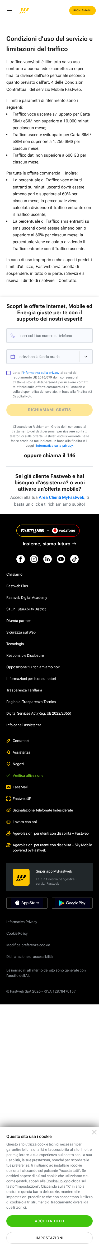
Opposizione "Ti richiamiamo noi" (33, 667)
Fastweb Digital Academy (26, 597)
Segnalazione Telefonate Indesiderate (43, 810)
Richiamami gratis (49, 409)
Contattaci (21, 741)
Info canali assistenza (23, 725)
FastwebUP (22, 798)
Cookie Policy (16, 933)
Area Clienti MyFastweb (61, 497)
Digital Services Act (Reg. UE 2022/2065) (38, 713)
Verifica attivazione (28, 775)
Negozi (18, 764)
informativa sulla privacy (41, 373)
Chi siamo (14, 574)
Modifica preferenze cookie (28, 945)
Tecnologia (15, 644)
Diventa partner (18, 621)
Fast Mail (20, 787)
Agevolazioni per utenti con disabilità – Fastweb (51, 833)
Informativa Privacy (21, 922)
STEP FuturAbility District (26, 609)
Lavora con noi (25, 822)
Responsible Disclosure (25, 655)
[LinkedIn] (47, 559)
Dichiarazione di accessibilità (29, 956)
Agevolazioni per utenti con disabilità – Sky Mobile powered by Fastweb (52, 847)
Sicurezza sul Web (21, 632)
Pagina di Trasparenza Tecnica (31, 702)
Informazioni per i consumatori (31, 678)
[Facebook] (20, 559)
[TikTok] (74, 559)
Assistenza (21, 752)
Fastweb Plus (17, 586)
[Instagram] (34, 559)
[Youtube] (61, 559)
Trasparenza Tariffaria (24, 690)
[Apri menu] (9, 10)
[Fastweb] (24, 10)
